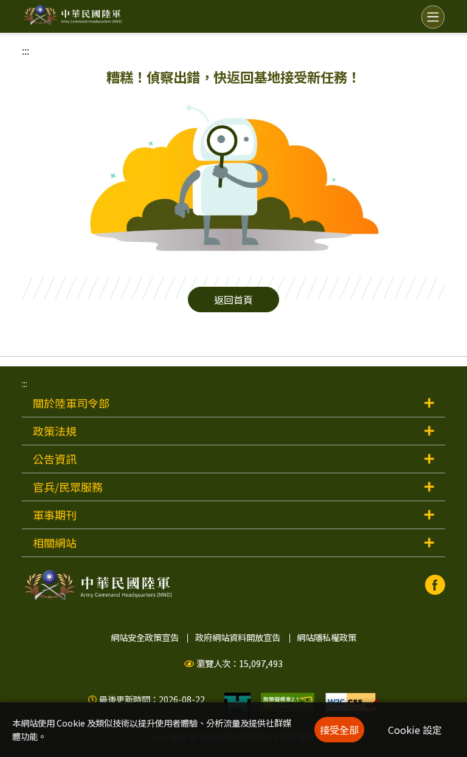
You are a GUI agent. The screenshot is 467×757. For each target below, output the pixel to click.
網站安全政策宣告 (145, 637)
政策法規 (55, 431)
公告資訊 (55, 459)
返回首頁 (233, 299)
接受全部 (339, 729)
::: (25, 50)
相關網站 (55, 542)
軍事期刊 (55, 514)
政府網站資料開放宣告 (237, 637)
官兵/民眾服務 (68, 487)
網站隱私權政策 (326, 637)
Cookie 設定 (415, 729)
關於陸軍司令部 (71, 403)
